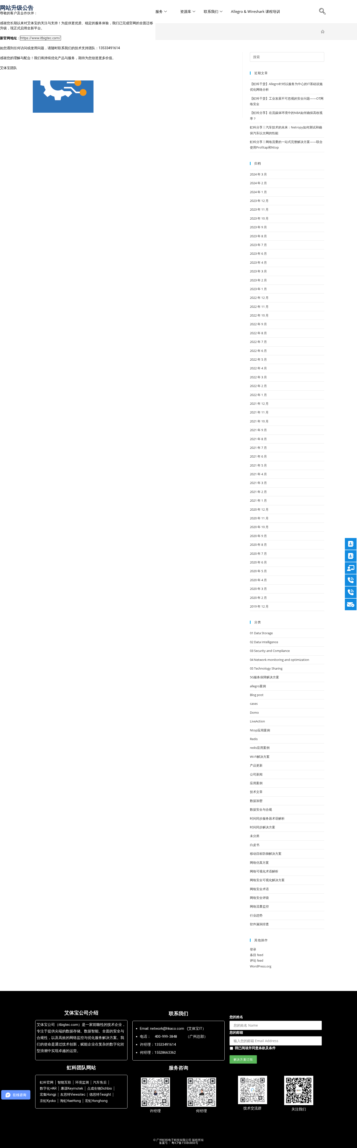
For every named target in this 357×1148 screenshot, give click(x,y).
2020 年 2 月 (258, 597)
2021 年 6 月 (258, 456)
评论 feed (256, 960)
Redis (254, 739)
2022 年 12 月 (259, 297)
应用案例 (256, 783)
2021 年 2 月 (258, 492)
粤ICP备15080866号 (184, 1143)
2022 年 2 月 (258, 386)
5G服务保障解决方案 (264, 677)
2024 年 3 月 (258, 174)
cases (254, 703)
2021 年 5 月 (258, 465)
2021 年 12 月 (259, 403)
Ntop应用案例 (260, 730)
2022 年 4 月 (258, 368)
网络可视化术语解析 (264, 871)
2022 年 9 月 (258, 324)
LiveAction (257, 721)
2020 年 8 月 (258, 544)
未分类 (254, 836)
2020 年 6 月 (258, 562)
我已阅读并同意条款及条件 (255, 1047)
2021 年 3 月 (258, 483)
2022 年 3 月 (258, 377)
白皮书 (254, 845)
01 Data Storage (261, 633)
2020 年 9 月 (258, 536)
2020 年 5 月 (258, 571)
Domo (254, 712)
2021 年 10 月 (259, 421)
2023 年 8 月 (258, 236)
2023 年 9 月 (258, 227)
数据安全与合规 (261, 809)
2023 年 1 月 (258, 289)
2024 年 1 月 (258, 192)
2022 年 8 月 (258, 333)
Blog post (257, 695)
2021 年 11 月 (259, 412)
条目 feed (256, 955)
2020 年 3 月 (258, 588)
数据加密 (256, 801)
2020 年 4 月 (258, 580)
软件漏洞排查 (259, 924)
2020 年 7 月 (258, 553)
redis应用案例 (260, 747)
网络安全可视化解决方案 (267, 880)
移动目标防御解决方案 (265, 853)
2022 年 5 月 (258, 359)
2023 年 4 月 (258, 262)
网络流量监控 (259, 906)
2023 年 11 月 (259, 209)
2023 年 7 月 (258, 245)
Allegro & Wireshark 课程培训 (255, 11)
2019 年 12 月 (259, 606)
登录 (253, 949)
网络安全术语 (259, 889)
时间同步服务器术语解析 (267, 818)
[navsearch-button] (322, 11)
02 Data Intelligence (264, 642)
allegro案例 (258, 686)
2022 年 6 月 (258, 350)
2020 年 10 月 (259, 527)
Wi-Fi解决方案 (260, 756)
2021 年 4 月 (258, 474)
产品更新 (256, 765)
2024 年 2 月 (258, 183)
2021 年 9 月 (258, 430)
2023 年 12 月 (259, 200)
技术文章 (256, 792)
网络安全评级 (259, 897)
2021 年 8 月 (258, 439)
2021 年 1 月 (258, 500)
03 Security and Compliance (270, 651)
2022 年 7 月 (258, 342)
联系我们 (211, 11)
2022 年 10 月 (259, 315)
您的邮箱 (236, 1032)
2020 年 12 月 (259, 509)
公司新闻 (256, 774)
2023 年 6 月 (258, 253)
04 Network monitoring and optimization (279, 659)
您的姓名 (236, 1016)
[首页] (322, 32)
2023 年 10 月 (259, 218)
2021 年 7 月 (258, 447)
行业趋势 (256, 915)
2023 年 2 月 (258, 280)
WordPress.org (260, 966)
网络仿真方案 (259, 862)
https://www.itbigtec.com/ (40, 38)
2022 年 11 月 (259, 306)
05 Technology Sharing (266, 668)
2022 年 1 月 (258, 395)
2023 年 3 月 (258, 271)
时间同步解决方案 (262, 827)
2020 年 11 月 (259, 518)
